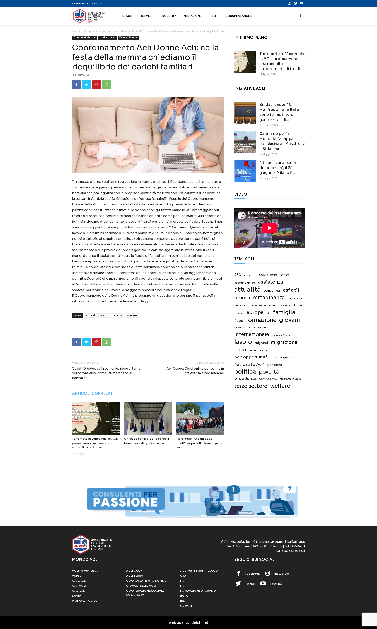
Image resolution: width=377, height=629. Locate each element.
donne (297, 305)
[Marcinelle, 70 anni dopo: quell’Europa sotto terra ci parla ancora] (200, 418)
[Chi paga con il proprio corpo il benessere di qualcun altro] (148, 418)
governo (240, 327)
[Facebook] (283, 3)
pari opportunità (251, 357)
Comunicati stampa (97, 31)
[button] (300, 16)
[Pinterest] (96, 84)
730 (237, 275)
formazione (261, 320)
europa (255, 312)
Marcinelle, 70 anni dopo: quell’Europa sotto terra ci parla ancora (199, 443)
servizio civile (268, 379)
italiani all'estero (281, 335)
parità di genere (282, 357)
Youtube (276, 584)
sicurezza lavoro (290, 379)
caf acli (291, 290)
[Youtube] (302, 3)
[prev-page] (74, 456)
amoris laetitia (268, 275)
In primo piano (107, 37)
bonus (268, 291)
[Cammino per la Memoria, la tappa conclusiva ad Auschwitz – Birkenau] (245, 142)
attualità (91, 315)
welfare (132, 315)
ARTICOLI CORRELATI (93, 393)
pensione (274, 365)
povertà (269, 372)
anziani (284, 275)
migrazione (284, 342)
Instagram (281, 574)
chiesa (242, 297)
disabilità (284, 305)
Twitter (250, 584)
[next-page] (81, 456)
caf (278, 290)
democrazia (295, 298)
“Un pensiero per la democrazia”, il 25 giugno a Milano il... (277, 167)
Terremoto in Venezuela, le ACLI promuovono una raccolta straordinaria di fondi (95, 443)
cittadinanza (269, 297)
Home (76, 31)
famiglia (284, 312)
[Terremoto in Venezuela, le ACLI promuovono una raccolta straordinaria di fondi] (96, 418)
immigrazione (257, 327)
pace (240, 349)
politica (117, 315)
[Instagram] (289, 3)
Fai (268, 313)
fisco (238, 320)
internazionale (251, 334)
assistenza (270, 282)
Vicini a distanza (128, 37)
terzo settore (250, 386)
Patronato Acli (249, 364)
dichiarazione (258, 305)
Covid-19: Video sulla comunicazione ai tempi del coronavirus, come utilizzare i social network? (106, 373)
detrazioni (240, 305)
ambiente (250, 275)
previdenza (245, 378)
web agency (179, 622)
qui (94, 301)
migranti (261, 343)
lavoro (104, 315)
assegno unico (244, 282)
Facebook (252, 574)
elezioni (239, 313)
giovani (289, 320)
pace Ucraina (258, 350)
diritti (272, 305)
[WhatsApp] (106, 84)
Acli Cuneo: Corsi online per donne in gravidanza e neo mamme (195, 371)
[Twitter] (296, 3)
